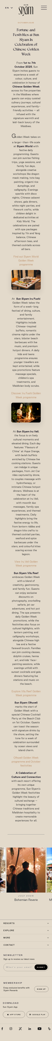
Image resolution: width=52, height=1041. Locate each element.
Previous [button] (4, 870)
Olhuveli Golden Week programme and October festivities (26, 761)
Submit (41, 967)
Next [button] (47, 870)
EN (7, 8)
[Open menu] (44, 8)
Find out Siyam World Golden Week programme (26, 260)
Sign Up (41, 989)
